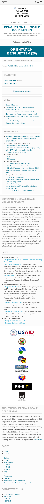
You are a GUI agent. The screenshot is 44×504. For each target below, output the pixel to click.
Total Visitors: (10, 80)
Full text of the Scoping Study (17, 145)
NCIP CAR (7, 501)
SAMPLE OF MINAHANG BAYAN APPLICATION (23, 136)
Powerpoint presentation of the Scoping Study (23, 148)
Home (6, 460)
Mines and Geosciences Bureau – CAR (20, 112)
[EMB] (22, 368)
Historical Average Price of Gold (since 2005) (23, 168)
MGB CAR (7, 496)
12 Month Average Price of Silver (19, 166)
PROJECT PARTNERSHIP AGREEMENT (20, 191)
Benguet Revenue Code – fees (16, 321)
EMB (8, 465)
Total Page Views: (11, 83)
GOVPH (5, 2)
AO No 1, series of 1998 (13, 302)
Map (5, 471)
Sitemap (7, 478)
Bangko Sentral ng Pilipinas (15, 123)
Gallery (6, 458)
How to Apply (8, 462)
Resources (8, 476)
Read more (38, 440)
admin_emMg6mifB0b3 (26, 66)
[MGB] (22, 359)
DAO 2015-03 (10, 275)
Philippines (11, 159)
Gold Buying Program (14, 184)
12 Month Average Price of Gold (18, 163)
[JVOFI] (22, 396)
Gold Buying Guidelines (15, 177)
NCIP (8, 469)
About (6, 451)
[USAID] (22, 332)
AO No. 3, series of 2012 (14, 312)
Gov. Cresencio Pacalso (12, 494)
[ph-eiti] (22, 386)
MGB (8, 467)
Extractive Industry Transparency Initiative (21, 121)
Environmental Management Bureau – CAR (21, 114)
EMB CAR (7, 499)
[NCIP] (22, 377)
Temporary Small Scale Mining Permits (17, 483)
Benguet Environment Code (15, 323)
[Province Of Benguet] (22, 341)
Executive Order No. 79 (13, 264)
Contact (6, 453)
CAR (9, 157)
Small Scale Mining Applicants (14, 480)
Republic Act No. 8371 (13, 287)
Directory (7, 456)
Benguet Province (12, 105)
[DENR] (22, 350)
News (6, 474)
